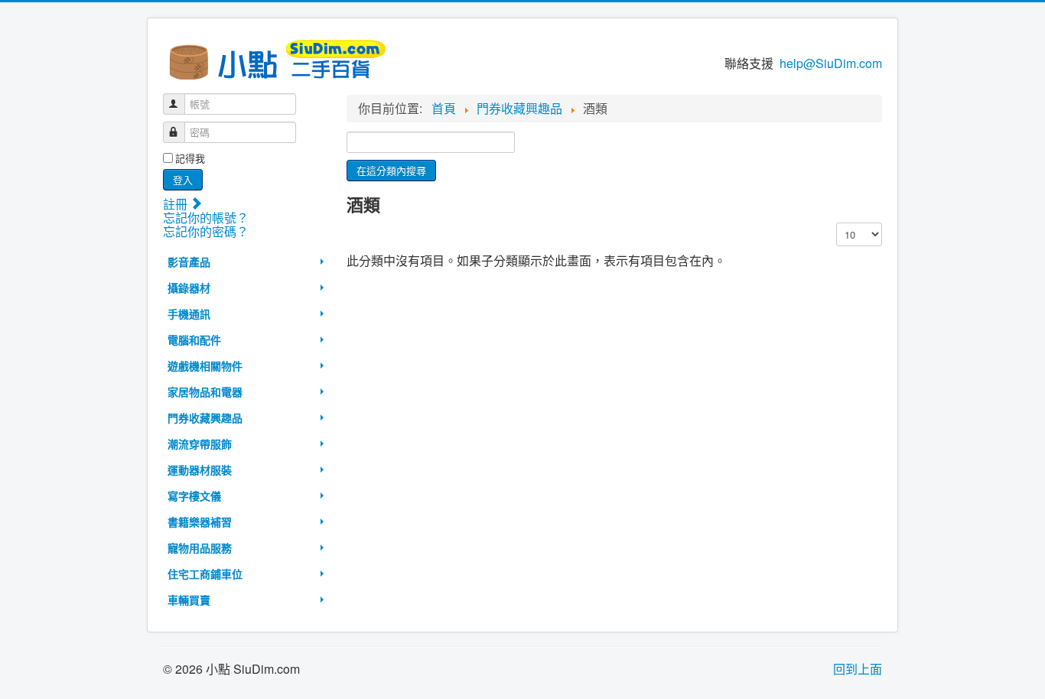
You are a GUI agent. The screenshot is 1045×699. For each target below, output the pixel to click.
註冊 (176, 204)
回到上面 (857, 669)
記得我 (190, 158)
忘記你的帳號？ (206, 217)
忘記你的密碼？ (206, 231)
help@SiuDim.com (831, 63)
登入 (183, 179)
